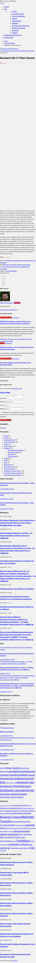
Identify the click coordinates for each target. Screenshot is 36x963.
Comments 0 (16, 51)
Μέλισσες (11, 831)
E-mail (2, 405)
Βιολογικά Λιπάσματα (22, 813)
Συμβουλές (13, 844)
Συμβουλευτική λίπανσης (13, 35)
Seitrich (30, 806)
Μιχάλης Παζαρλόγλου (27, 51)
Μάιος (1, 831)
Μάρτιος (6, 831)
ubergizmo (7, 257)
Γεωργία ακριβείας (18, 16)
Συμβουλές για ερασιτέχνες (12, 471)
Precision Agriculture (9, 267)
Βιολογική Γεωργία (13, 452)
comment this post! (16, 388)
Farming (2, 805)
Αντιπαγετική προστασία (20, 25)
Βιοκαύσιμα (3, 813)
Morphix (14, 961)
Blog (5, 9)
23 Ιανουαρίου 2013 (6, 51)
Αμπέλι (14, 11)
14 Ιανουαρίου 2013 (6, 759)
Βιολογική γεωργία (18, 28)
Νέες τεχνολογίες (7, 837)
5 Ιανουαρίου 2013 (6, 736)
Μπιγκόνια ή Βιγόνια (7, 732)
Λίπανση (20, 828)
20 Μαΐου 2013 (5, 673)
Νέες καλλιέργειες (26, 834)
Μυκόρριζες (7, 465)
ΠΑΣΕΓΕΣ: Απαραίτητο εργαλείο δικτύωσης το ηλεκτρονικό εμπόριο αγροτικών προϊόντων (15, 322)
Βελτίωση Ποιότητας (28, 811)
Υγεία (32, 848)
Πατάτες (14, 841)
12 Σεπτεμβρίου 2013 (7, 659)
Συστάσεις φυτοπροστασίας (13, 473)
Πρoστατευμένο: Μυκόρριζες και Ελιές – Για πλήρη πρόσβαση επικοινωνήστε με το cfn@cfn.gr (16, 535)
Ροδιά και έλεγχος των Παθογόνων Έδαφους (17, 589)
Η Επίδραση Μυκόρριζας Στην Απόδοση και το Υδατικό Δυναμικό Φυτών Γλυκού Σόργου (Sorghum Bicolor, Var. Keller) (17, 522)
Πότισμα (32, 841)
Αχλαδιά (19, 811)
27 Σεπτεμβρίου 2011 (7, 750)
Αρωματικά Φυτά (9, 440)
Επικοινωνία (8, 37)
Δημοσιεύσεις (17, 21)
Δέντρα (14, 18)
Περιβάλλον (23, 841)
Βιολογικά (10, 813)
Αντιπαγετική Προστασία (15, 450)
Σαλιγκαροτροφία (4, 844)
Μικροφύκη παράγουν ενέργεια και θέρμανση (17, 265)
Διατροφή (15, 30)
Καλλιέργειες (8, 828)
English (6, 436)
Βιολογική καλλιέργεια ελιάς (20, 821)
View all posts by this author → (9, 310)
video (2, 808)
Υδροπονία (3, 851)
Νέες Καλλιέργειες (9, 467)
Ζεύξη (6, 462)
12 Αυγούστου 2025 (6, 499)
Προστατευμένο (9, 469)
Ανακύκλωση (15, 808)
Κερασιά (15, 828)
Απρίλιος (2, 811)
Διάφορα (15, 23)
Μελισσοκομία (12, 456)
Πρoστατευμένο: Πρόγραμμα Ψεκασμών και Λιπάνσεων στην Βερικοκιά (16, 935)
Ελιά (5, 460)
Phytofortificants (8, 806)
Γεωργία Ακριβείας (9, 43)
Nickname (3, 402)
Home (6, 41)
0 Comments (15, 317)
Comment (3, 398)
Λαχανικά (26, 828)
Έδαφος (15, 33)
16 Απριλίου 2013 (5, 692)
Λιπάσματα (33, 828)
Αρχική (6, 7)
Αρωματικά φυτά (18, 14)
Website (2, 409)
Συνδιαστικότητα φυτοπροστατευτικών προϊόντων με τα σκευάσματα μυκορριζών (16, 597)
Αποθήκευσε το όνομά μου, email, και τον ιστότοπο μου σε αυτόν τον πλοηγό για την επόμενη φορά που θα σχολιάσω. (17, 414)
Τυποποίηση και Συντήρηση (13, 475)
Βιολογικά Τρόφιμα (11, 817)
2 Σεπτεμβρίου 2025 (6, 489)
